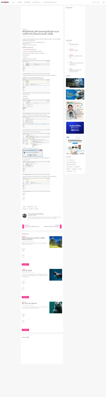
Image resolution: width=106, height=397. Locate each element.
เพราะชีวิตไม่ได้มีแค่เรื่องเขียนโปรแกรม (50, 2)
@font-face (72, 160)
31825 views (75, 65)
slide (36, 206)
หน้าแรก (13, 2)
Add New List (77, 166)
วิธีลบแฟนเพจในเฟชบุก (73, 50)
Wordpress (24, 29)
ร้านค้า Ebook (19, 2)
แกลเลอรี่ (36, 208)
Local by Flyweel (27, 270)
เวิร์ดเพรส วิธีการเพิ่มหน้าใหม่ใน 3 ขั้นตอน (34, 226)
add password (74, 168)
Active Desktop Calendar (71, 164)
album (24, 206)
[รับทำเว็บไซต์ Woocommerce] (75, 145)
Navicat (70, 61)
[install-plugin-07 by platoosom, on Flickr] (36, 167)
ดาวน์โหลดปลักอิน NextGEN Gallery (29, 49)
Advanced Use (69, 171)
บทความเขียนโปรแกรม (36, 2)
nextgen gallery (30, 206)
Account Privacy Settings (71, 162)
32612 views (75, 58)
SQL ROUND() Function (73, 44)
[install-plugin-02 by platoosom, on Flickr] (36, 86)
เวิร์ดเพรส (31, 208)
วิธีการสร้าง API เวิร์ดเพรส (29, 303)
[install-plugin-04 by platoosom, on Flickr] (36, 123)
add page (68, 168)
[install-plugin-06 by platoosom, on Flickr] (32, 152)
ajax (74, 171)
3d (67, 160)
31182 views (75, 72)
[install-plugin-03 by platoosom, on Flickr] (36, 106)
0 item (95, 2)
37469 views (75, 45)
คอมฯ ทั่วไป (71, 54)
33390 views (75, 51)
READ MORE (25, 264)
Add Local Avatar (70, 166)
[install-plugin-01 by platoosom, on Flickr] (36, 67)
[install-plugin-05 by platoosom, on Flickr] (36, 139)
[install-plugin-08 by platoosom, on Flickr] (36, 184)
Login (98, 2)
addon (80, 168)
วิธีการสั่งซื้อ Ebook (27, 2)
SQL (70, 43)
